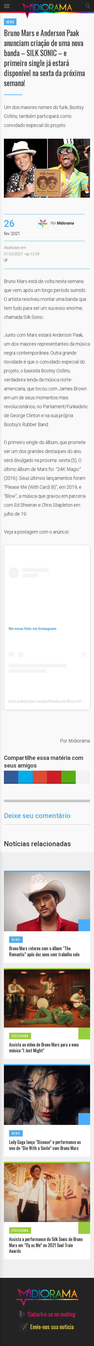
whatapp (68, 777)
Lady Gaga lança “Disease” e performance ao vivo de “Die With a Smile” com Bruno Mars (45, 1145)
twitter (25, 777)
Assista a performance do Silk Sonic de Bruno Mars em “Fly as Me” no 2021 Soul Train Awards (46, 1245)
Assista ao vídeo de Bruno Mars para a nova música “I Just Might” (44, 1048)
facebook (11, 777)
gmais (40, 777)
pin (54, 777)
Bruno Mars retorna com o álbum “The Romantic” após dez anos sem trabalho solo (44, 951)
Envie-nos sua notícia (52, 1326)
